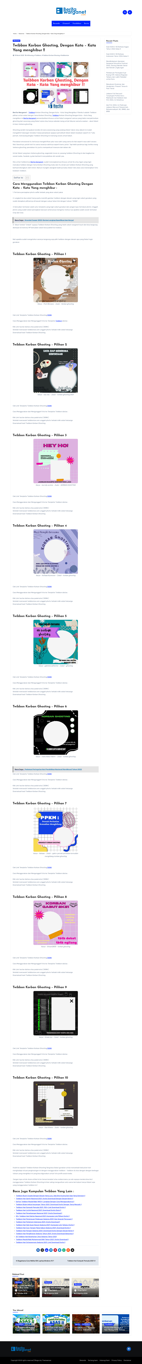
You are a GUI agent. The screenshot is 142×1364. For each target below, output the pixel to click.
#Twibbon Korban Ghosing (51, 55)
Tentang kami (93, 1360)
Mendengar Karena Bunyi (84, 1288)
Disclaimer (127, 1360)
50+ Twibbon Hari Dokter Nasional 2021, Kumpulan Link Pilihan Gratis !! (42, 1216)
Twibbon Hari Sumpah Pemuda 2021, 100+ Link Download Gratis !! (41, 1207)
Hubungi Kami (105, 1360)
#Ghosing (30, 55)
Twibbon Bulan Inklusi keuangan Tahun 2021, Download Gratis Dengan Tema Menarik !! (49, 1204)
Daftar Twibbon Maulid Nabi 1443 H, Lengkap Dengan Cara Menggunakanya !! (45, 1202)
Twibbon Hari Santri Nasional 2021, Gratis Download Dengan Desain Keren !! (44, 1199)
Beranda (56, 23)
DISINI (49, 315)
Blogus (37, 1360)
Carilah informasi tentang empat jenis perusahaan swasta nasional (55, 1288)
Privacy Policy (117, 1360)
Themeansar (46, 1360)
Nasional (17, 40)
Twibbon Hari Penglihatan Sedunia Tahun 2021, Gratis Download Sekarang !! (45, 1234)
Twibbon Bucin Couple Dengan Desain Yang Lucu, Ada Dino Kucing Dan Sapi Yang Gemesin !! (50, 1196)
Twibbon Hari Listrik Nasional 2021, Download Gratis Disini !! (38, 1210)
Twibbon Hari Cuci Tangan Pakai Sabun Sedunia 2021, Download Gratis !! (43, 1228)
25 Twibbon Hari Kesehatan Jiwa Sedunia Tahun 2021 (36, 1237)
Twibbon (31, 112)
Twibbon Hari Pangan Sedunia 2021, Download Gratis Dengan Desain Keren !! (45, 1231)
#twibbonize (64, 55)
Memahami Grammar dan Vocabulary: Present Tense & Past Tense (116, 86)
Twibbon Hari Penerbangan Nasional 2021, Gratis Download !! (39, 1213)
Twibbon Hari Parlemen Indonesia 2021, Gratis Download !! (38, 1222)
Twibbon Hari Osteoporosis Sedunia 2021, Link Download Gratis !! (40, 1242)
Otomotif (66, 23)
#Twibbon (37, 55)
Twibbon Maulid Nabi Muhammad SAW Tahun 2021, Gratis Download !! (42, 1239)
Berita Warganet (29, 118)
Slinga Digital (22, 1290)
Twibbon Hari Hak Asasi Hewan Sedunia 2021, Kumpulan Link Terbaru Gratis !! (45, 1225)
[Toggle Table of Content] (26, 177)
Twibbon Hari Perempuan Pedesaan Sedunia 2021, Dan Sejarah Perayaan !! (44, 1219)
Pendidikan (77, 23)
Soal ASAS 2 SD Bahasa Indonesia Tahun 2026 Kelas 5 (55, 1330)
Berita (86, 23)
